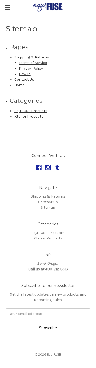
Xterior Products (28, 116)
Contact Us (24, 79)
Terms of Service (33, 63)
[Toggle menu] (7, 7)
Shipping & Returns (31, 57)
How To (25, 74)
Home (19, 85)
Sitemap (48, 207)
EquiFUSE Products (30, 111)
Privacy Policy (31, 68)
